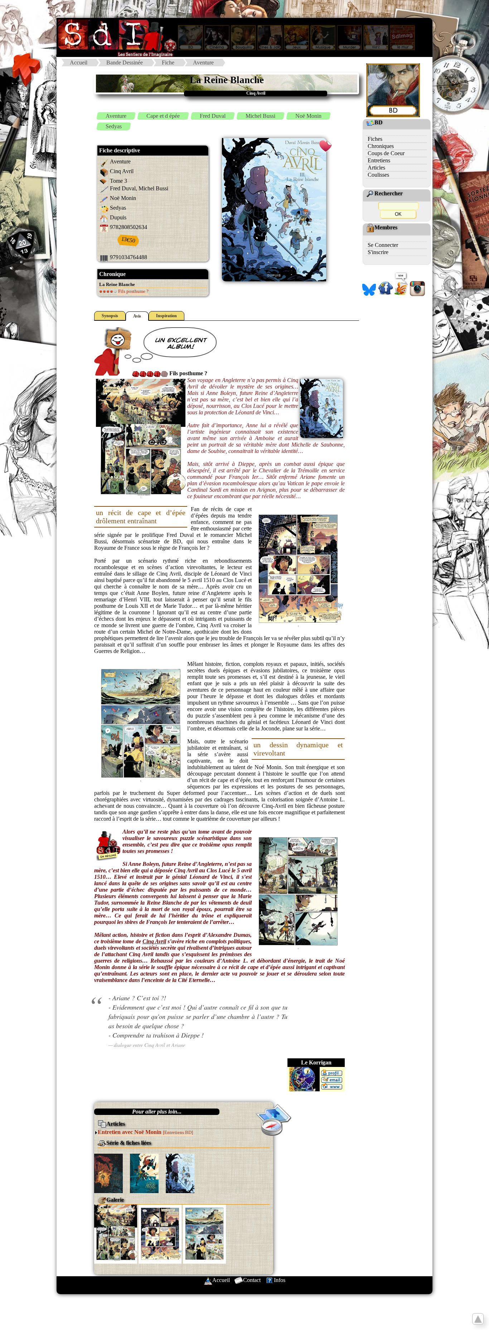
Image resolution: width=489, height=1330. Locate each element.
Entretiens (379, 160)
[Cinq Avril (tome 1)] (108, 1173)
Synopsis (110, 315)
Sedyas (114, 126)
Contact (252, 1280)
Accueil (78, 62)
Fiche (168, 62)
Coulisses (378, 175)
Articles (376, 168)
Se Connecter (383, 245)
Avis (137, 316)
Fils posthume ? (133, 291)
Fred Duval (213, 116)
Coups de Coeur (386, 153)
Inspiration (166, 315)
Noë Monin (308, 116)
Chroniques (381, 146)
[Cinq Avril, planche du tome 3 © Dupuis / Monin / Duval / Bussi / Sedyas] (115, 1233)
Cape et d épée (163, 116)
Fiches (375, 139)
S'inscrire (378, 252)
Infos (279, 1280)
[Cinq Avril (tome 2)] (144, 1173)
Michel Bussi (260, 116)
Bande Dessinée (124, 62)
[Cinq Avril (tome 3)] (180, 1173)
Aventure (203, 62)
